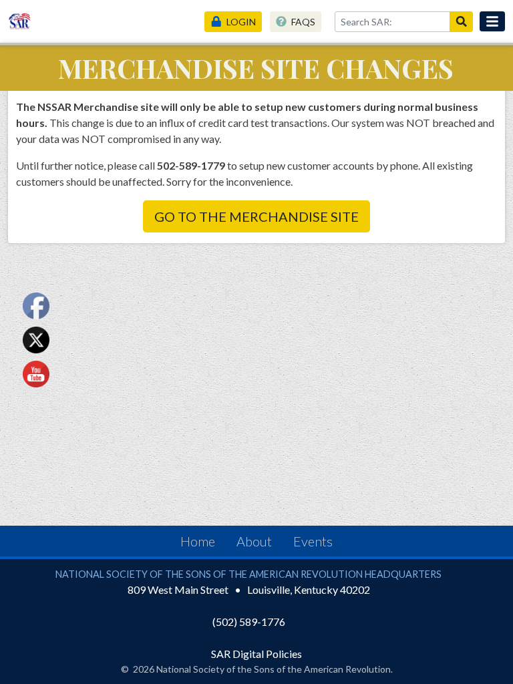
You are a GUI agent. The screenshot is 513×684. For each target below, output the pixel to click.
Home (197, 541)
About (254, 541)
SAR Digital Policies (256, 653)
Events (313, 541)
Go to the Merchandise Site (256, 216)
